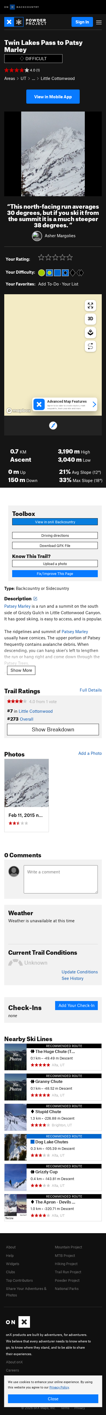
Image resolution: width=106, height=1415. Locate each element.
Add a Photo (90, 753)
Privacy (79, 1408)
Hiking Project (66, 1263)
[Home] (28, 22)
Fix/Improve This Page (55, 573)
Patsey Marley (17, 606)
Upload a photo (55, 563)
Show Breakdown (53, 729)
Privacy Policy (59, 1387)
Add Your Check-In (77, 1005)
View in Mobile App (53, 96)
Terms (65, 1408)
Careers (12, 1370)
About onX (14, 1362)
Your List (70, 283)
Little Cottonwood (58, 78)
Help (10, 1255)
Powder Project (67, 1280)
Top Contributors (19, 1280)
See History (72, 978)
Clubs (10, 1272)
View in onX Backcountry (55, 522)
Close (53, 1398)
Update (80, 971)
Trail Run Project (68, 1272)
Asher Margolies (60, 235)
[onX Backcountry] (21, 7)
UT (23, 78)
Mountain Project (68, 1247)
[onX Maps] (18, 1326)
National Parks (67, 1288)
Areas (9, 78)
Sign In (82, 21)
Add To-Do (48, 283)
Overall (26, 718)
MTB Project (65, 1255)
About (11, 1247)
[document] (53, 1391)
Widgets (12, 1263)
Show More (21, 670)
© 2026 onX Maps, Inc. (38, 1408)
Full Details (91, 689)
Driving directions (55, 535)
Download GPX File (55, 545)
